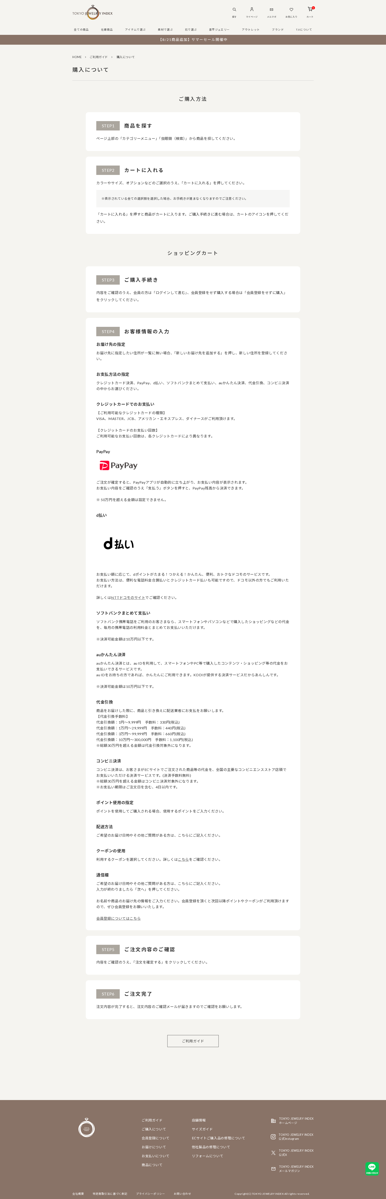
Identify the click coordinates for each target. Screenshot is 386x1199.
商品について (152, 1165)
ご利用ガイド (99, 57)
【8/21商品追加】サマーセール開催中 (192, 39)
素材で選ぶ (165, 29)
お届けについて (154, 1147)
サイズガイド (202, 1129)
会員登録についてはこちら (118, 918)
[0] (310, 10)
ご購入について (154, 1129)
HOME (77, 57)
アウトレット (251, 29)
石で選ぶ (191, 29)
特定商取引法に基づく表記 (110, 1193)
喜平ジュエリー (219, 29)
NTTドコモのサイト (128, 597)
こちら (183, 859)
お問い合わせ (182, 1193)
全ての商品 (81, 29)
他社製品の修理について (211, 1147)
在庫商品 (107, 29)
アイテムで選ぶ (135, 29)
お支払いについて (156, 1156)
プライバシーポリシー (150, 1193)
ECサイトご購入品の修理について (218, 1138)
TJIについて (304, 29)
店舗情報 (199, 1120)
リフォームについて (207, 1156)
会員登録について (156, 1138)
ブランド (278, 29)
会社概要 (78, 1193)
